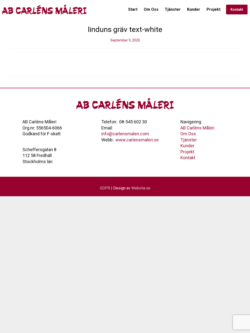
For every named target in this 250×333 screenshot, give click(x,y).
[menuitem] (133, 9)
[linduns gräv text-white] (125, 63)
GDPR (105, 188)
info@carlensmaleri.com (125, 133)
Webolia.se (140, 188)
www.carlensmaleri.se (137, 139)
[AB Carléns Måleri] (45, 9)
